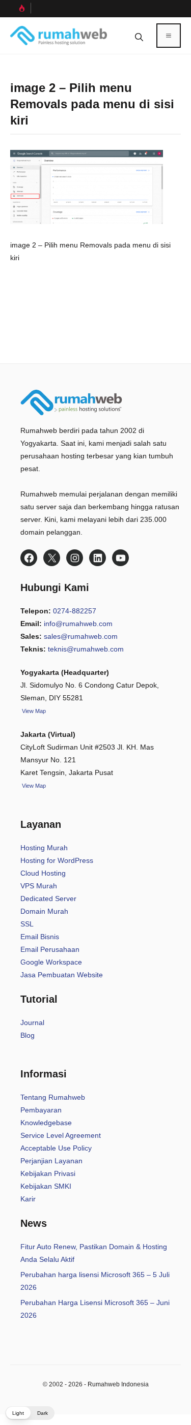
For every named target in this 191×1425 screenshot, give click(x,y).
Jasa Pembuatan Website (61, 975)
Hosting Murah (44, 848)
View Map (33, 786)
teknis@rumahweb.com (86, 649)
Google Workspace (51, 962)
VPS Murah (38, 886)
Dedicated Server (48, 898)
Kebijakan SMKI (45, 1186)
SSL (27, 924)
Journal (32, 1022)
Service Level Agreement (60, 1135)
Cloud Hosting (43, 873)
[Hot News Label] (20, 8)
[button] (139, 35)
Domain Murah (44, 911)
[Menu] (168, 35)
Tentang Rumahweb (52, 1097)
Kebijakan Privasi (47, 1173)
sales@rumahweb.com (81, 636)
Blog (27, 1035)
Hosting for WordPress (56, 860)
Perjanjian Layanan (51, 1161)
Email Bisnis (39, 937)
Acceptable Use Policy (56, 1148)
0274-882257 (74, 611)
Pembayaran (41, 1110)
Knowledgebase (46, 1123)
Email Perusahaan (49, 949)
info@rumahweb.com (78, 623)
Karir (28, 1199)
